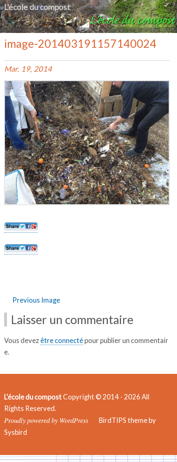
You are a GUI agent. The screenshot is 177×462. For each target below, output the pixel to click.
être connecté (61, 340)
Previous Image (36, 300)
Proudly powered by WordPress (46, 420)
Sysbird (15, 432)
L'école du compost (37, 7)
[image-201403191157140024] (87, 202)
